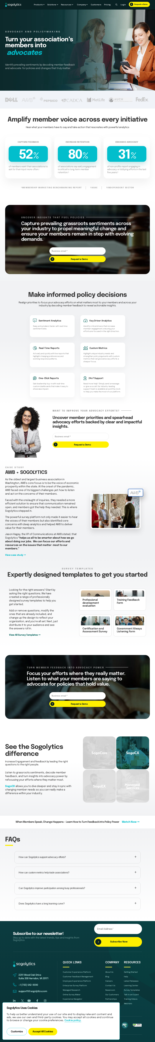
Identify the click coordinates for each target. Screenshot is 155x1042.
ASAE (94, 188)
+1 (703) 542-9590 (28, 985)
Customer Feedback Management (78, 977)
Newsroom (110, 990)
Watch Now (129, 822)
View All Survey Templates (23, 635)
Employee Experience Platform (77, 981)
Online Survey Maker (72, 995)
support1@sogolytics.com (32, 991)
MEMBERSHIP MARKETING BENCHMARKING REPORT (51, 188)
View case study (14, 555)
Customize (17, 1031)
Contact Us (110, 986)
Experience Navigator (72, 999)
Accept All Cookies (43, 1031)
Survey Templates (132, 990)
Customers (96, 5)
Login (123, 5)
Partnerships (111, 999)
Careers (109, 981)
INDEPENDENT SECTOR (120, 188)
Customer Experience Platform (77, 972)
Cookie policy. (72, 1020)
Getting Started (131, 972)
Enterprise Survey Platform (75, 986)
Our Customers (112, 995)
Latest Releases (131, 981)
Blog (107, 977)
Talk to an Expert (131, 995)
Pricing (107, 5)
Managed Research (71, 990)
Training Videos (130, 999)
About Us (109, 972)
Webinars (128, 1004)
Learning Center (131, 986)
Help (126, 977)
